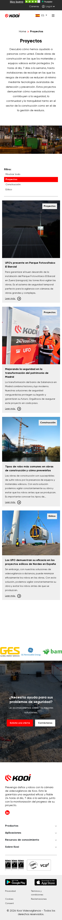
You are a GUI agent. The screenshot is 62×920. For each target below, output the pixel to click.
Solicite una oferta (20, 723)
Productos (11, 825)
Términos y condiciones (37, 893)
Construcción (13, 184)
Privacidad (10, 891)
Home (22, 31)
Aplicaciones (13, 833)
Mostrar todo (13, 174)
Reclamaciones (39, 899)
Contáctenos (45, 723)
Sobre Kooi (12, 847)
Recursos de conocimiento (22, 840)
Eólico (9, 189)
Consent (9, 903)
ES (42, 15)
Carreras (34, 6)
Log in (48, 6)
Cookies (9, 899)
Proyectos (11, 179)
